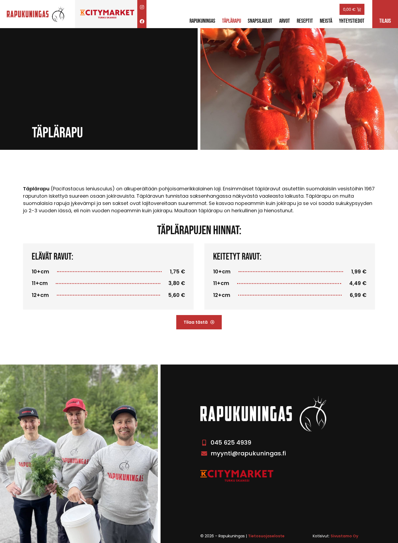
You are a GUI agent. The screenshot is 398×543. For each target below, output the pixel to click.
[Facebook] (141, 21)
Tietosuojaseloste (266, 536)
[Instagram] (141, 7)
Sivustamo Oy (344, 536)
